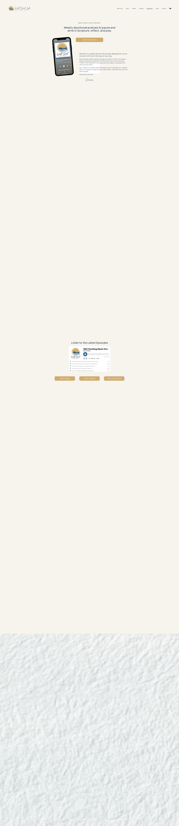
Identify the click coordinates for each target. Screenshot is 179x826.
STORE (157, 8)
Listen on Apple (65, 378)
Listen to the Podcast (89, 40)
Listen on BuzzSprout (114, 378)
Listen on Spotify (89, 378)
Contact (164, 8)
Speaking (141, 8)
